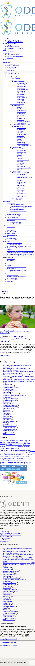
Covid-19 (9, 445)
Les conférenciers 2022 (19, 126)
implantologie (2, 453)
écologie (23, 463)
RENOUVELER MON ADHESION (15, 42)
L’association (6, 62)
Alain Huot (19, 155)
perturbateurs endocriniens (16, 460)
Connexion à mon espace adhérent (14, 263)
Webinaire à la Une (11, 227)
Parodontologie (8, 415)
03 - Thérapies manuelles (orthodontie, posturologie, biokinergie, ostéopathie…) (13, 338)
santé (27, 462)
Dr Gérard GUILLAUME (22, 182)
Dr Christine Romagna (21, 128)
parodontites (22, 458)
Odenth (5, 413)
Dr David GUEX (20, 180)
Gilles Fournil (20, 153)
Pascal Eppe (19, 108)
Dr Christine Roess (21, 192)
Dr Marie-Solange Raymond (23, 160)
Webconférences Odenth (12, 231)
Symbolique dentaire (9, 426)
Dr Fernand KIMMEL (21, 185)
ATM (30, 440)
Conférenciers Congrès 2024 (20, 81)
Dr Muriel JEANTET (21, 99)
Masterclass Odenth (11, 220)
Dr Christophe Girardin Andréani (24, 168)
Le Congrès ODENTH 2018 (15, 198)
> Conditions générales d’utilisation (10, 535)
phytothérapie (6, 462)
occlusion (15, 456)
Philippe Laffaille (20, 158)
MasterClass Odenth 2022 (15, 223)
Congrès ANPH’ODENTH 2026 (13, 73)
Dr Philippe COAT (20, 96)
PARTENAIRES (7, 53)
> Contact (3, 540)
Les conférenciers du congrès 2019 (21, 172)
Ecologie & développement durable (13, 395)
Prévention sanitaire (9, 421)
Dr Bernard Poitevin (21, 137)
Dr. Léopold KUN (20, 187)
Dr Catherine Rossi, (21, 118)
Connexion (9, 265)
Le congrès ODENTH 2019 (15, 171)
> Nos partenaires (5, 538)
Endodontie (6, 397)
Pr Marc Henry (20, 131)
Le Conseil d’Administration (13, 65)
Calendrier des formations (12, 217)
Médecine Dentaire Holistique (13, 454)
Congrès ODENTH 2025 (15, 78)
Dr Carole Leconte (21, 132)
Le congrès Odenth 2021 (15, 147)
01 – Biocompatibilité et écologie (14, 244)
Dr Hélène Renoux (21, 129)
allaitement (14, 340)
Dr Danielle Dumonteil (21, 150)
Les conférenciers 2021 (19, 148)
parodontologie (5, 460)
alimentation (3, 441)
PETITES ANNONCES (11, 268)
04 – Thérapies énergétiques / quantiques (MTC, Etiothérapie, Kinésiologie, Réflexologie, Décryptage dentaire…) (18, 376)
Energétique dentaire (9, 399)
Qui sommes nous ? (11, 64)
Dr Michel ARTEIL (20, 100)
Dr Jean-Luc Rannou (21, 193)
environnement (3, 448)
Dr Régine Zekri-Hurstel (22, 83)
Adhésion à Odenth (11, 259)
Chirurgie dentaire (8, 389)
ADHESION (6, 39)
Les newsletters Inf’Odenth (12, 239)
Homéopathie (7, 403)
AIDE (4, 50)
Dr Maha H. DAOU (21, 115)
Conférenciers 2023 (18, 105)
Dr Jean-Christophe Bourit (22, 89)
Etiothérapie (7, 402)
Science (5, 424)
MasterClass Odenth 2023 (15, 222)
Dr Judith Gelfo (20, 195)
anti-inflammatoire (12, 441)
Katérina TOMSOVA (21, 91)
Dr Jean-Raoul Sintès (21, 123)
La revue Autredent (11, 281)
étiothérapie (28, 463)
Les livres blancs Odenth (12, 278)
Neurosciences (7, 408)
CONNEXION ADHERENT (10, 43)
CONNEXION (10, 45)
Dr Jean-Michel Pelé (21, 112)
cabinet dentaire (12, 443)
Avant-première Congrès (12, 235)
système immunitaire (15, 464)
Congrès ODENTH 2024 (15, 80)
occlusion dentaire (24, 456)
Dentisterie (6, 392)
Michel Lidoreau (20, 139)
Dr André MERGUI (21, 94)
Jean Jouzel (19, 116)
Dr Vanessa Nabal (21, 166)
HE (20, 448)
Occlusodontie (7, 411)
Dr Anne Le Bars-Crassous (22, 84)
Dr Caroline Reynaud (21, 152)
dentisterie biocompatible (17, 445)
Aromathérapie (7, 386)
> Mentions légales (5, 532)
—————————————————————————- (16, 75)
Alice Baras (19, 107)
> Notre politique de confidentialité (10, 533)
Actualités (6, 384)
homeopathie (7, 450)
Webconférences (8, 431)
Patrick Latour (20, 140)
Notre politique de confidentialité (8, 639)
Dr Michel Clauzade (21, 86)
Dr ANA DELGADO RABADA (22, 176)
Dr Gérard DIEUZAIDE (21, 102)
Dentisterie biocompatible (11, 394)
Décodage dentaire (9, 391)
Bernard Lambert (20, 136)
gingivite (17, 448)
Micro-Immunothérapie (10, 407)
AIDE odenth (10, 51)
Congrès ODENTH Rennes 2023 (17, 104)
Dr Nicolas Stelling (21, 190)
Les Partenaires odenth (13, 54)
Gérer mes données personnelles (9, 645)
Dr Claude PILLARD (21, 92)
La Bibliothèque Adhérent (12, 275)
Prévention (6, 419)
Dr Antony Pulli (20, 161)
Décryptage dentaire (24, 447)
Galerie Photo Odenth (11, 69)
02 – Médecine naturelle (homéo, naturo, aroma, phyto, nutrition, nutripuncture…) (17, 369)
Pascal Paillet (20, 156)
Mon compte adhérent (13, 46)
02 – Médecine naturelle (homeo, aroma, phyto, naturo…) (19, 246)
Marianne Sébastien (21, 196)
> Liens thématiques (6, 536)
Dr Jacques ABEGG (21, 174)
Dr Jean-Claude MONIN (22, 97)
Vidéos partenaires (9, 429)
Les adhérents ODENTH (12, 67)
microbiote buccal (17, 453)
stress (6, 464)
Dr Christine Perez (21, 113)
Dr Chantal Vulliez (21, 88)
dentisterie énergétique (12, 446)
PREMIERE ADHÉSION (13, 40)
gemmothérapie (10, 448)
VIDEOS (5, 225)
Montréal (24, 453)
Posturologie (7, 418)
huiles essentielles (22, 451)
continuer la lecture (5, 355)
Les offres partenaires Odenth (15, 56)
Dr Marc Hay (19, 169)
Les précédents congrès (12, 77)
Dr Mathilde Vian (20, 163)
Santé (5, 423)
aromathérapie (23, 441)
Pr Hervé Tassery (20, 120)
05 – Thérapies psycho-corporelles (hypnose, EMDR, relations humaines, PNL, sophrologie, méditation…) (19, 380)
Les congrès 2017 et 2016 (15, 200)
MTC (28, 453)
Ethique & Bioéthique (9, 400)
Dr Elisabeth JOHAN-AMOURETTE (24, 121)
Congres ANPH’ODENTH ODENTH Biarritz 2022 (20, 124)
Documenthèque (7, 241)
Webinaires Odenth (11, 230)
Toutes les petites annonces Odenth (18, 270)
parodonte (9, 458)
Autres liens (10, 58)
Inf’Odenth (5, 236)
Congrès (5, 72)
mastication (9, 453)
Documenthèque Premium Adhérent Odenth (16, 276)
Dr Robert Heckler (21, 184)
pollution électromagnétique (19, 462)
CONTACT (6, 59)
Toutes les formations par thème (14, 215)
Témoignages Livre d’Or (12, 70)
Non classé (6, 410)
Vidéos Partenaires (11, 233)
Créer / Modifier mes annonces (17, 271)
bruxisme (3, 443)
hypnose (32, 451)
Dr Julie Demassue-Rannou (23, 134)
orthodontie (3, 458)
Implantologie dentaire (10, 405)
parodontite (15, 458)
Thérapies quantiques (9, 427)
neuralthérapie (8, 456)
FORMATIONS (6, 201)
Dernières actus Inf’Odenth (12, 238)
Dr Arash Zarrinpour (21, 142)
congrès (20, 443)
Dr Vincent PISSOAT (21, 188)
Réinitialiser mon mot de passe (15, 48)
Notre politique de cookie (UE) (8, 642)
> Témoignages (4, 541)
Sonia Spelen (20, 164)
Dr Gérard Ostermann (21, 110)
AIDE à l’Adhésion (10, 260)
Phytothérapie (7, 416)
